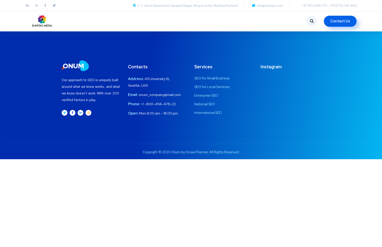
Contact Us (340, 21)
